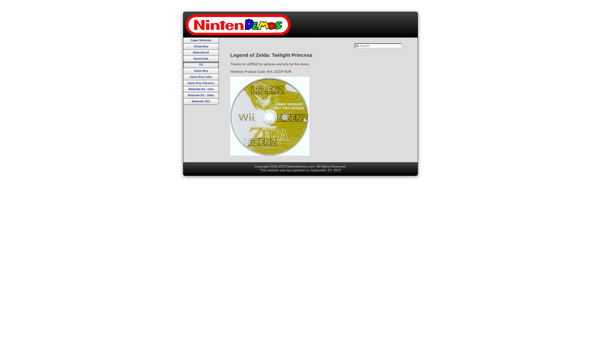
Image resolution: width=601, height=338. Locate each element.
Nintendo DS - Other (201, 95)
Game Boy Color (201, 77)
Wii (201, 64)
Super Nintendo (201, 40)
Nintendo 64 (201, 52)
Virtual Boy (201, 46)
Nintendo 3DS (201, 101)
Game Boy (201, 71)
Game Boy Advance (201, 83)
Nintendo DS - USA (201, 89)
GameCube (200, 58)
